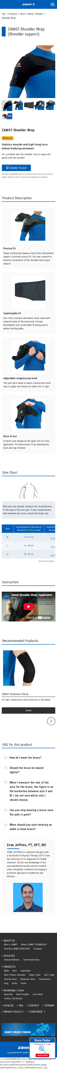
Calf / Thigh (49, 975)
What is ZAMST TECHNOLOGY (34, 944)
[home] (28, 4)
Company (38, 949)
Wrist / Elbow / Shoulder (15, 975)
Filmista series (10, 979)
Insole (23, 983)
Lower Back (25, 971)
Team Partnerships (31, 960)
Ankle (6, 971)
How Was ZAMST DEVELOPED (17, 949)
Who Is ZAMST (11, 944)
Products (12, 14)
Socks (14, 983)
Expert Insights (22, 994)
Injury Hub (8, 994)
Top (3, 14)
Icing (6, 983)
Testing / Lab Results (13, 998)
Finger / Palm (34, 975)
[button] (52, 4)
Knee (15, 971)
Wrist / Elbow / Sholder (31, 14)
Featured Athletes (12, 960)
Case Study (38, 994)
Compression (45, 979)
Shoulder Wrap (9, 18)
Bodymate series (27, 979)
